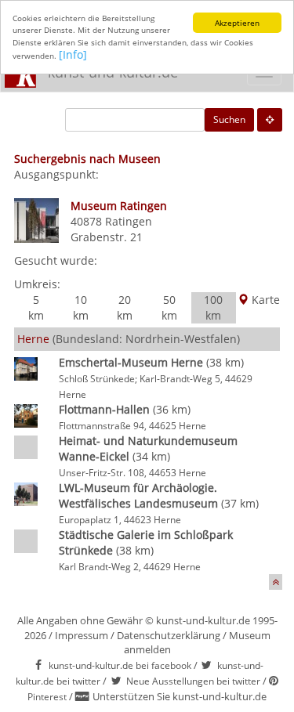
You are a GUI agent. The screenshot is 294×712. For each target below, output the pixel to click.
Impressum (81, 635)
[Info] (73, 54)
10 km (81, 307)
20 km (124, 307)
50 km (169, 307)
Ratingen (128, 221)
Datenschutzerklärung (168, 635)
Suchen (229, 119)
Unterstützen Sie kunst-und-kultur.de (180, 696)
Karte (264, 299)
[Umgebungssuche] (269, 120)
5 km (36, 307)
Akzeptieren (237, 22)
